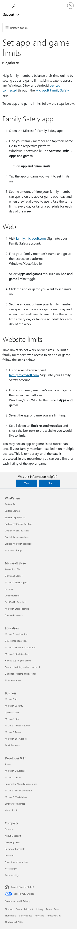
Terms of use (52, 909)
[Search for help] (14, 5)
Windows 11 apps (13, 550)
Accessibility (11, 868)
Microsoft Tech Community (18, 790)
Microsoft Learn (13, 777)
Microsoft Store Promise (17, 608)
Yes (26, 483)
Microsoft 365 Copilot (15, 738)
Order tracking (12, 595)
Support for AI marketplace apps (21, 783)
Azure (8, 764)
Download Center (13, 575)
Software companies (15, 803)
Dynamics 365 (12, 712)
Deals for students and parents (20, 673)
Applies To (12, 63)
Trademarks (11, 915)
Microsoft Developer (15, 770)
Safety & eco (25, 915)
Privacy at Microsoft (15, 848)
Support (9, 14)
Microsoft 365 (12, 718)
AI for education (13, 680)
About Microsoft (13, 835)
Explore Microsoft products (18, 543)
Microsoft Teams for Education (20, 647)
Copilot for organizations (17, 530)
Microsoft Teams (13, 732)
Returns (9, 588)
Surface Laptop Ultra (15, 517)
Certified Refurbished (15, 602)
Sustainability (11, 875)
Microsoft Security (14, 705)
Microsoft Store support (17, 582)
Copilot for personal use (17, 537)
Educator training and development (22, 667)
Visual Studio (11, 810)
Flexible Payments (14, 615)
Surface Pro (10, 504)
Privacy (39, 909)
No (49, 483)
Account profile (12, 569)
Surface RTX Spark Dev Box (18, 523)
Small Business (12, 745)
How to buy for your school (18, 660)
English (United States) (22, 886)
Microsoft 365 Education (17, 653)
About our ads (54, 915)
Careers (9, 829)
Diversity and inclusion (16, 862)
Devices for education (15, 640)
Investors (9, 855)
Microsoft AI (11, 699)
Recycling (39, 915)
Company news (12, 842)
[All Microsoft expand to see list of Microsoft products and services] (5, 5)
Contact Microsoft (25, 909)
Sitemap (9, 909)
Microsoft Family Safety (52, 90)
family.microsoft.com (31, 238)
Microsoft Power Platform (17, 725)
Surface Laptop (12, 510)
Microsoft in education (16, 634)
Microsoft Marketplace (16, 797)
